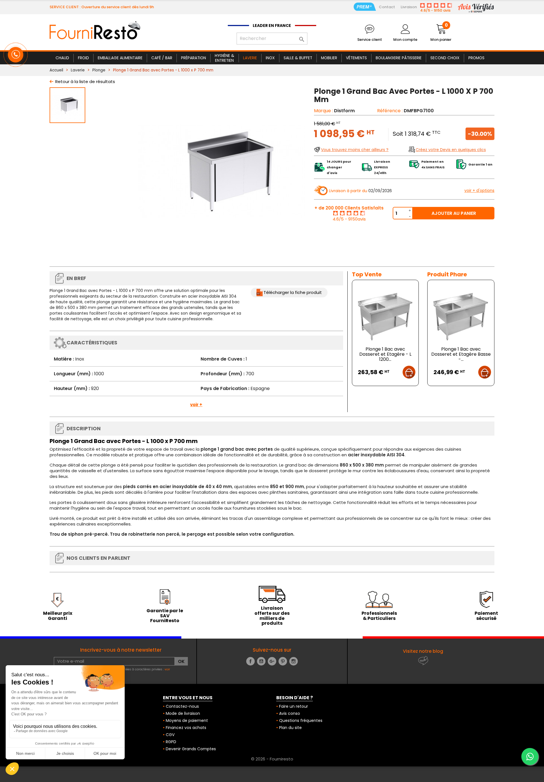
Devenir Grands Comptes (191, 749)
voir (167, 669)
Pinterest (283, 661)
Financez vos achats (186, 727)
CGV (170, 735)
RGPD (171, 742)
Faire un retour (293, 706)
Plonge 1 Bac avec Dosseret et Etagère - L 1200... (385, 354)
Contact (387, 7)
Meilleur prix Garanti (57, 616)
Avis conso (289, 713)
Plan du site (290, 727)
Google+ (272, 661)
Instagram (293, 661)
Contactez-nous (182, 706)
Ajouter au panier (454, 213)
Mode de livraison (183, 713)
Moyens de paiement (187, 720)
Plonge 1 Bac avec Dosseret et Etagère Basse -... (461, 354)
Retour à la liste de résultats (85, 81)
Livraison (409, 7)
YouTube (261, 661)
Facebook (250, 661)
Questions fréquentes (300, 720)
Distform (344, 110)
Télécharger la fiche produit (293, 292)
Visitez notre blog (423, 651)
